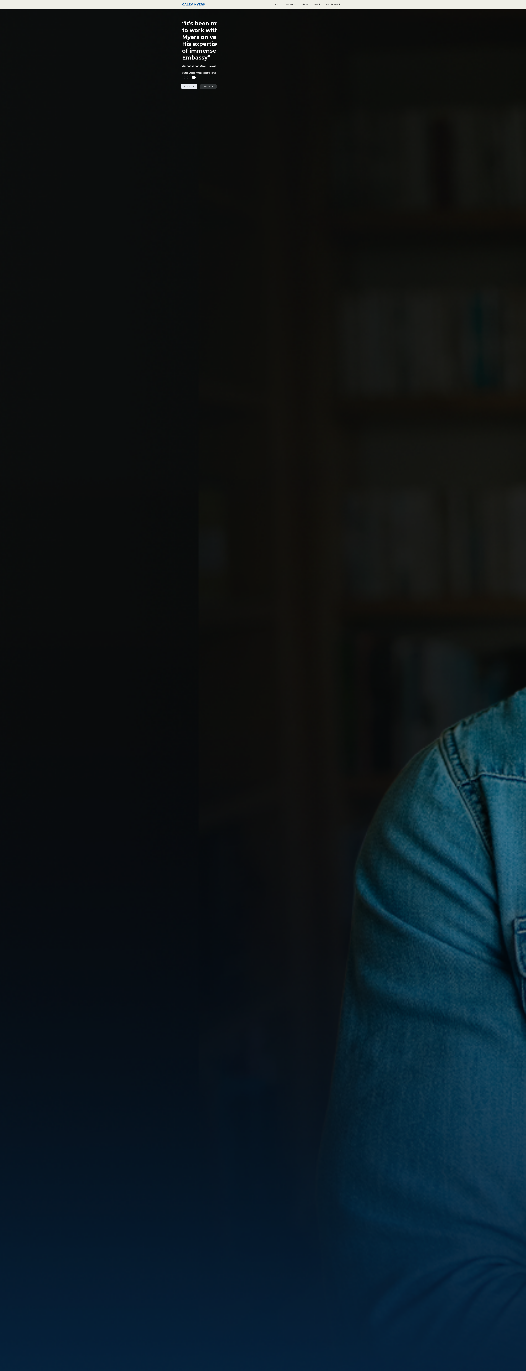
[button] (183, 77)
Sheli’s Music (333, 4)
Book (317, 4)
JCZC (277, 4)
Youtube (291, 4)
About (305, 4)
